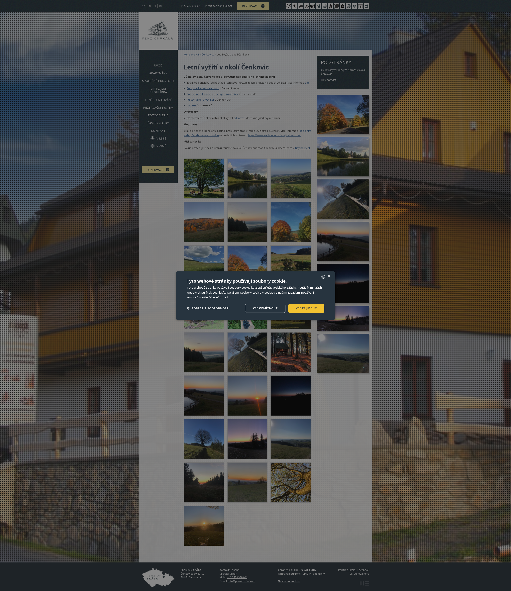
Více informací (218, 297)
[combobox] (323, 277)
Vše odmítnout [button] (265, 308)
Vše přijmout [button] (306, 308)
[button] (208, 308)
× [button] (328, 276)
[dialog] (255, 295)
